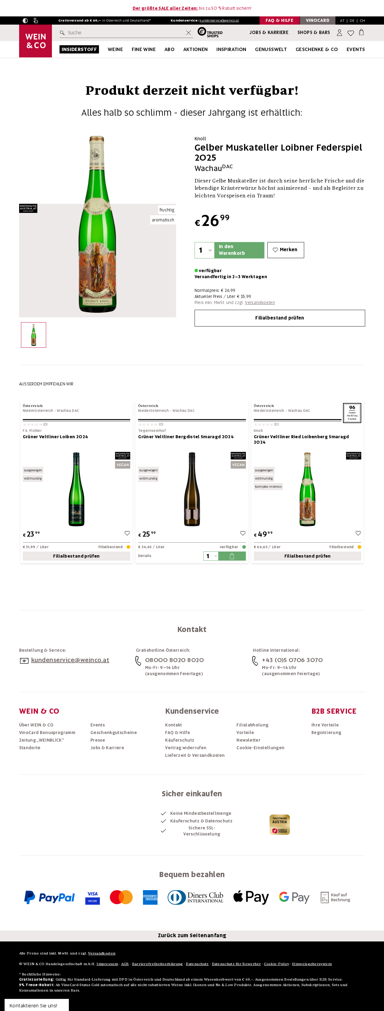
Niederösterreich (38, 410)
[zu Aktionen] (215, 49)
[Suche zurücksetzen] (188, 32)
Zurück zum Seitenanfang (192, 935)
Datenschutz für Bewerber (236, 964)
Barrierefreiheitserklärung (157, 964)
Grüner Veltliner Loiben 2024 (55, 436)
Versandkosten (260, 302)
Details (144, 555)
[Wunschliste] (351, 33)
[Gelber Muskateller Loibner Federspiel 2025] (33, 336)
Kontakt (173, 725)
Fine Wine (144, 49)
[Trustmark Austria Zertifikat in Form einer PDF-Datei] (280, 824)
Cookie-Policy (276, 964)
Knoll (258, 431)
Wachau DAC (68, 410)
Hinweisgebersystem (311, 964)
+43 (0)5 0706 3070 (292, 660)
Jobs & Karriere (269, 32)
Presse (97, 740)
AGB (125, 964)
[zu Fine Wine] (163, 49)
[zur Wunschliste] (127, 534)
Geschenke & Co (317, 49)
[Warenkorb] (361, 32)
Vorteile (245, 732)
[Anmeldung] (340, 33)
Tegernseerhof (152, 431)
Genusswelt (271, 49)
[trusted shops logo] (208, 33)
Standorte (30, 747)
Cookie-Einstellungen (260, 747)
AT (342, 20)
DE (352, 20)
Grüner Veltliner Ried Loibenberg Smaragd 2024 (301, 439)
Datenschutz (197, 964)
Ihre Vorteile (325, 725)
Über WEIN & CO (36, 725)
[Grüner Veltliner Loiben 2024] (77, 489)
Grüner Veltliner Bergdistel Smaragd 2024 (186, 436)
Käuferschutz (179, 740)
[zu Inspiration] (254, 49)
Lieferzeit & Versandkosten (195, 755)
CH (362, 20)
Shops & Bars (313, 32)
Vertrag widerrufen (185, 747)
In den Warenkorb (232, 250)
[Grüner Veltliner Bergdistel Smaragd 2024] (192, 489)
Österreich (33, 406)
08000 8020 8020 (174, 660)
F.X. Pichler (32, 431)
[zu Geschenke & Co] (345, 49)
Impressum (107, 964)
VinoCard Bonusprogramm (47, 732)
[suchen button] (63, 33)
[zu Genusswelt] (294, 49)
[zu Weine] (130, 49)
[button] (25, 21)
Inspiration (231, 49)
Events (356, 49)
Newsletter (248, 740)
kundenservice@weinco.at (219, 20)
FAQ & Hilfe (177, 732)
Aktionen (195, 49)
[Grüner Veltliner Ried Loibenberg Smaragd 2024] (308, 489)
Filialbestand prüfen (279, 318)
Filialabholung (252, 725)
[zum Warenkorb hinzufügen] (232, 556)
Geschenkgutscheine (113, 732)
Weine (115, 49)
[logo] (35, 41)
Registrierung (326, 732)
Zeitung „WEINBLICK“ (41, 740)
